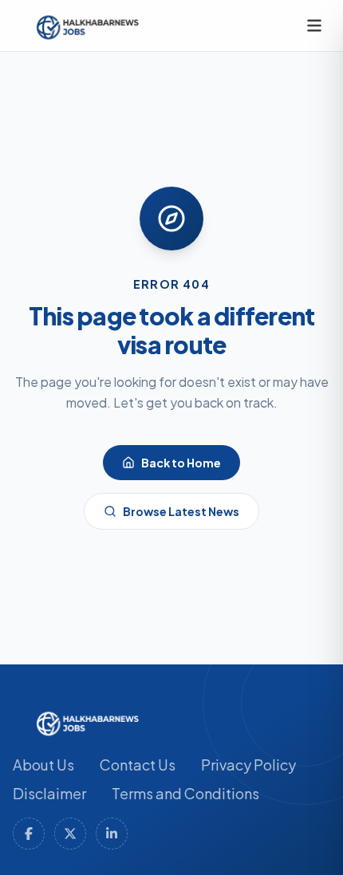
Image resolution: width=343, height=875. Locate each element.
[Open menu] (314, 25)
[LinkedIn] (112, 833)
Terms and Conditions (185, 793)
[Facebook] (29, 833)
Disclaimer (49, 793)
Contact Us (137, 764)
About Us (43, 764)
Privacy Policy (248, 764)
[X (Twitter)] (70, 833)
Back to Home (181, 462)
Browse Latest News (181, 511)
